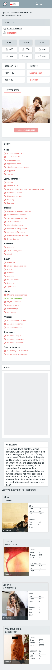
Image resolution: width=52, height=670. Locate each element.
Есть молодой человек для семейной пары (25, 189)
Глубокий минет (14, 302)
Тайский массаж (14, 222)
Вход (42, 3)
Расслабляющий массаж (17, 235)
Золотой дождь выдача (17, 351)
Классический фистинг (17, 320)
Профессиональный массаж (19, 211)
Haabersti (26, 12)
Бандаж (10, 283)
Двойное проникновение (18, 167)
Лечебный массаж (15, 225)
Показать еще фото (26, 130)
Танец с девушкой (14, 251)
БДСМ (9, 269)
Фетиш (10, 174)
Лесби (9, 254)
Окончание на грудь (15, 339)
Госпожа (11, 262)
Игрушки (11, 171)
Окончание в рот (14, 336)
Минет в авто (13, 305)
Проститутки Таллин (11, 12)
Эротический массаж (16, 215)
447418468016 (14, 28)
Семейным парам (14, 193)
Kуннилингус (12, 309)
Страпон (11, 276)
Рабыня (10, 273)
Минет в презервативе (17, 295)
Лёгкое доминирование (17, 266)
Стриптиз (11, 247)
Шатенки (34, 80)
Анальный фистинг (15, 324)
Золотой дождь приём (17, 354)
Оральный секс (13, 160)
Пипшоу (10, 200)
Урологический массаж (17, 218)
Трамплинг (11, 287)
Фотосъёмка (12, 186)
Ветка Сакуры (13, 239)
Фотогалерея (12, 90)
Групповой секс (14, 164)
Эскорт (10, 182)
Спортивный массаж (16, 232)
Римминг (10, 203)
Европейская (36, 73)
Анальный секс (13, 157)
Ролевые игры (13, 280)
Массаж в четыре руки (17, 229)
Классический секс (15, 153)
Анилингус (11, 312)
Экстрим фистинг (14, 327)
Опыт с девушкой (14, 298)
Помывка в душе (14, 196)
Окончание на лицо (15, 342)
